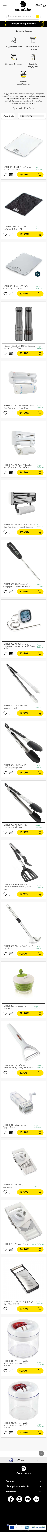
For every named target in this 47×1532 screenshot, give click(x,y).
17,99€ (23, 1309)
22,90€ (23, 294)
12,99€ (23, 713)
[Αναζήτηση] (37, 16)
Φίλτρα (6, 116)
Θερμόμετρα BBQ (14, 47)
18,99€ (23, 894)
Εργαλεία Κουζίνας (24, 31)
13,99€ (23, 1192)
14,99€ (24, 773)
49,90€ (24, 532)
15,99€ (23, 832)
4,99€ (23, 1073)
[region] (23, 24)
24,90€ (24, 413)
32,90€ (23, 353)
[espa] (27, 1527)
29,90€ (24, 1013)
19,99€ (24, 174)
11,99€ (23, 1132)
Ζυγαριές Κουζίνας (13, 64)
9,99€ (23, 954)
